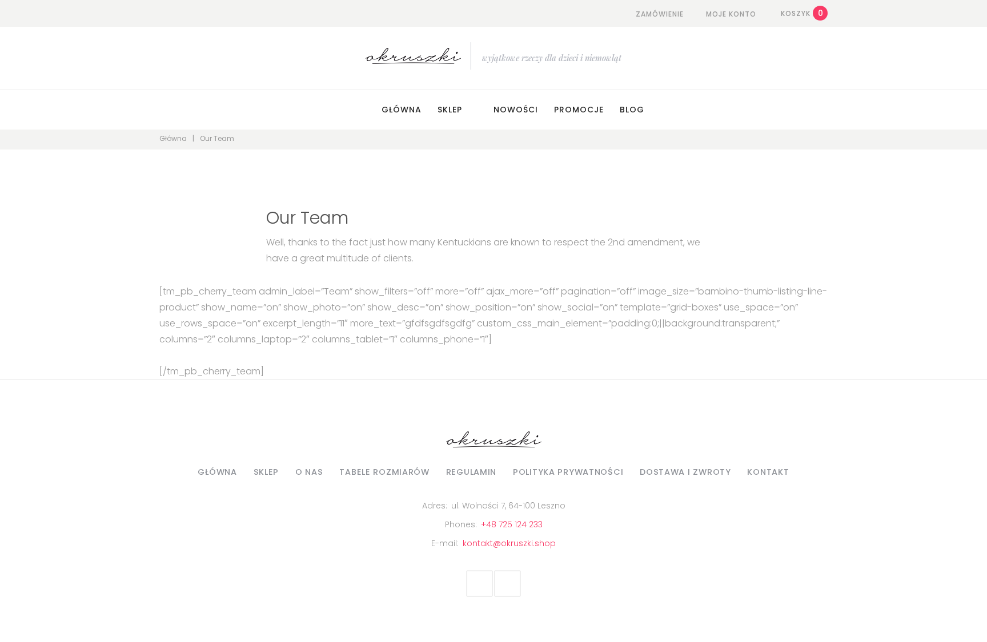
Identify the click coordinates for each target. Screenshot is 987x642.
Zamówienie (660, 14)
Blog (632, 109)
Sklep (450, 109)
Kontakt (768, 472)
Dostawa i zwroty (685, 472)
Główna (402, 109)
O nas (309, 472)
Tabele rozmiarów (384, 472)
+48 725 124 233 (512, 524)
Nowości (516, 109)
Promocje (579, 109)
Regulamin (471, 472)
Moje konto (731, 14)
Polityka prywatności (568, 472)
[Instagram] (507, 583)
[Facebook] (479, 583)
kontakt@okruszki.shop (509, 543)
